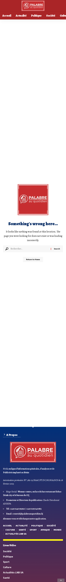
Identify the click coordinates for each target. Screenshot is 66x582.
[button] (60, 579)
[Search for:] (29, 248)
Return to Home (33, 259)
